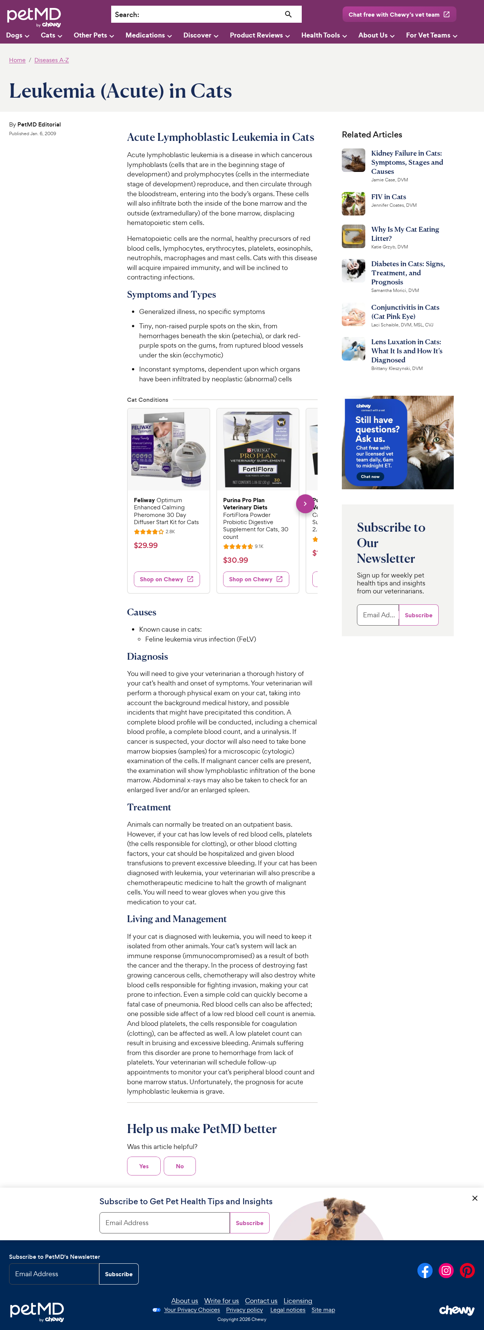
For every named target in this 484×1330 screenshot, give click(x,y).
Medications (145, 35)
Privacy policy (244, 1309)
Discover (197, 35)
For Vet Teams (428, 35)
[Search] (288, 14)
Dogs (14, 35)
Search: (127, 14)
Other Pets (90, 35)
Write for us (221, 1301)
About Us (373, 35)
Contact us (261, 1301)
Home (17, 60)
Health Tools (320, 35)
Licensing (298, 1301)
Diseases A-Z (51, 60)
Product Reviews (256, 35)
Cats (48, 35)
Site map (323, 1309)
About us (184, 1301)
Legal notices (288, 1309)
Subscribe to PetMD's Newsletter (54, 1257)
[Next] (305, 504)
